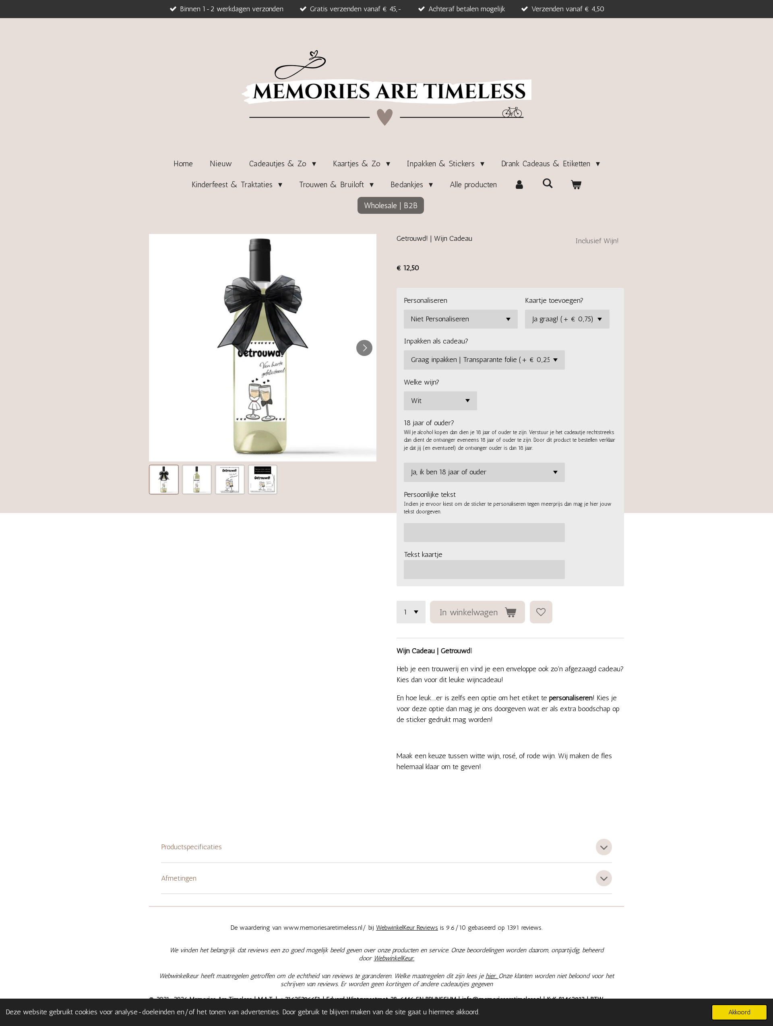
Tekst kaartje (423, 554)
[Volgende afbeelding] (364, 348)
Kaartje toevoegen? (554, 300)
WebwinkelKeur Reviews (407, 927)
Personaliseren (425, 300)
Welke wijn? (422, 382)
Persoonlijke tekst (430, 494)
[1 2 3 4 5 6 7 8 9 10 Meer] (411, 612)
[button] (164, 479)
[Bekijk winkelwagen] (576, 184)
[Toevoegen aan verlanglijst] (541, 612)
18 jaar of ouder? (429, 422)
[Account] (519, 184)
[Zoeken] (547, 183)
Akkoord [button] (739, 1012)
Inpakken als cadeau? (436, 341)
